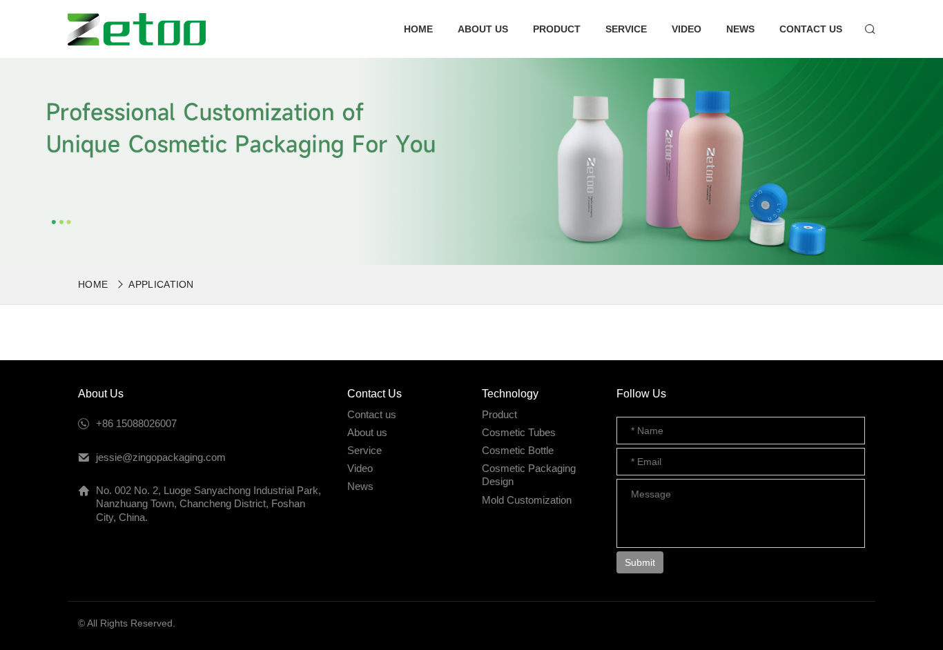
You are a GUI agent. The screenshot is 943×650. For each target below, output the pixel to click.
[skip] (137, 29)
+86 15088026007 (136, 423)
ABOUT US (483, 29)
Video (360, 468)
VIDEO (686, 29)
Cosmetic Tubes (519, 432)
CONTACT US (810, 29)
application (161, 284)
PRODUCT (557, 29)
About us (367, 432)
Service (364, 450)
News (360, 486)
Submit (640, 562)
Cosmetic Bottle (518, 450)
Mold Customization (527, 500)
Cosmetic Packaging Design (529, 475)
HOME (418, 29)
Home (93, 284)
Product (499, 414)
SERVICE (626, 29)
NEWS (740, 29)
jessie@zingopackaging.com (161, 457)
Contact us (371, 414)
